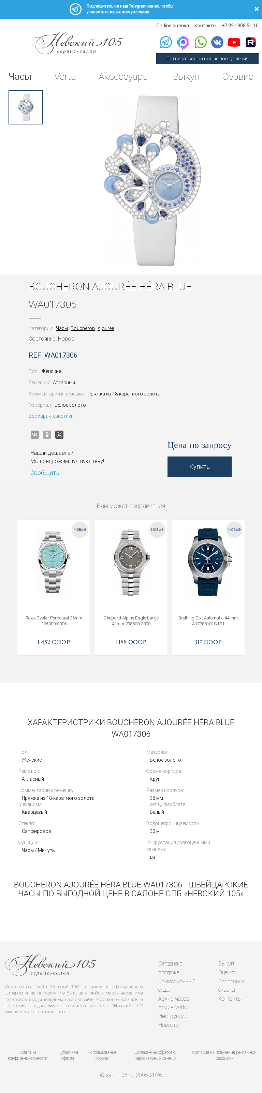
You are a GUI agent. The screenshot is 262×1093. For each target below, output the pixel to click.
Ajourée (106, 328)
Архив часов (173, 998)
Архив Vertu (172, 1007)
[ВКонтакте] (35, 435)
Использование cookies (101, 1055)
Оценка (227, 972)
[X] (59, 435)
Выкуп (186, 76)
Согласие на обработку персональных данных (155, 1055)
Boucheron (83, 328)
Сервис (237, 76)
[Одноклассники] (47, 435)
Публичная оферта (68, 1055)
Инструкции (173, 1016)
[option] (26, 107)
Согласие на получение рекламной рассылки (224, 1055)
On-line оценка (172, 25)
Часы (20, 76)
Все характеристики (51, 416)
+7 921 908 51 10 (240, 25)
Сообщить (44, 472)
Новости (168, 1025)
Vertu (65, 76)
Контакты (205, 25)
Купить (199, 466)
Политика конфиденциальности (27, 1055)
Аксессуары (124, 76)
